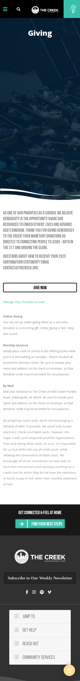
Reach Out (30, 644)
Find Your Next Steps (47, 524)
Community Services (38, 657)
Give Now (40, 288)
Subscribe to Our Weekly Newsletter (40, 578)
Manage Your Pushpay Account (24, 302)
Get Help (29, 630)
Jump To (28, 616)
